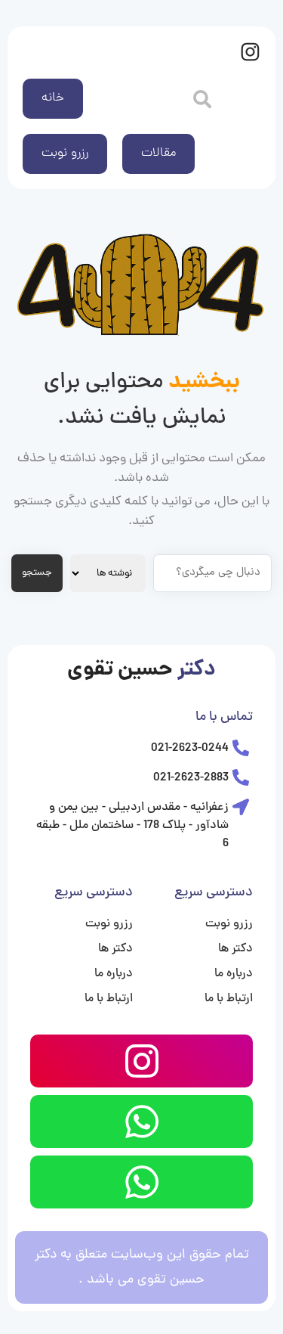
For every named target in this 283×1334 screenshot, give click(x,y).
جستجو (37, 573)
